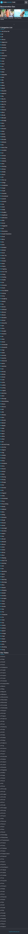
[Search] (26, 2)
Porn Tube (9, 2)
